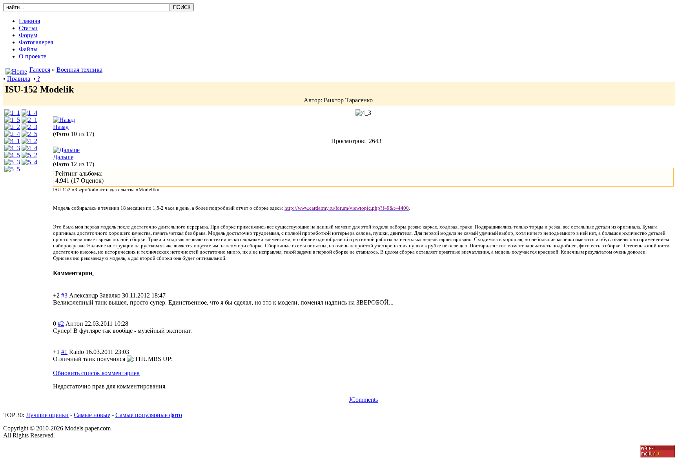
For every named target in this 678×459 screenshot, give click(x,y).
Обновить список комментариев (96, 373)
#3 (64, 295)
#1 (64, 351)
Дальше (63, 157)
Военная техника (79, 69)
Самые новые (92, 415)
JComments (363, 399)
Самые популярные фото (148, 415)
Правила (18, 78)
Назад (61, 126)
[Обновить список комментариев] (93, 273)
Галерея (39, 69)
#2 (61, 323)
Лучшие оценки (47, 415)
